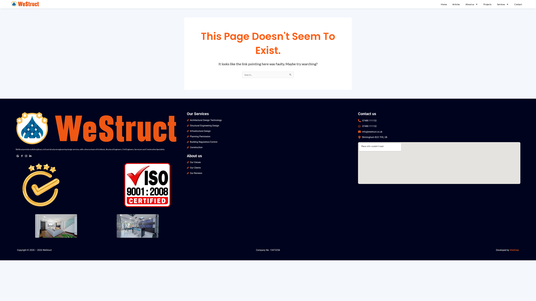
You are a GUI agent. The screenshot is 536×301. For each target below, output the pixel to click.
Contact (518, 4)
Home (444, 4)
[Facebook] (22, 156)
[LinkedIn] (30, 156)
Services (501, 4)
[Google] (18, 156)
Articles (456, 4)
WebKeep (514, 250)
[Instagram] (26, 156)
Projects (487, 4)
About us (470, 4)
